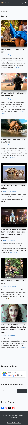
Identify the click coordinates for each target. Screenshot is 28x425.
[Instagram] (6, 408)
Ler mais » (18, 67)
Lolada (5, 55)
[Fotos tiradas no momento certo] (14, 33)
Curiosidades (11, 240)
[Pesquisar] (22, 2)
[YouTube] (13, 408)
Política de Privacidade (14, 423)
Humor (10, 145)
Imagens (10, 55)
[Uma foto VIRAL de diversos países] (14, 173)
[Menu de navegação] (25, 3)
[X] (9, 408)
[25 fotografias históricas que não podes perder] (14, 81)
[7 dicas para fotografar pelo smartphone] (14, 128)
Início (2, 11)
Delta (4, 191)
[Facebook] (2, 408)
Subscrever (22, 391)
